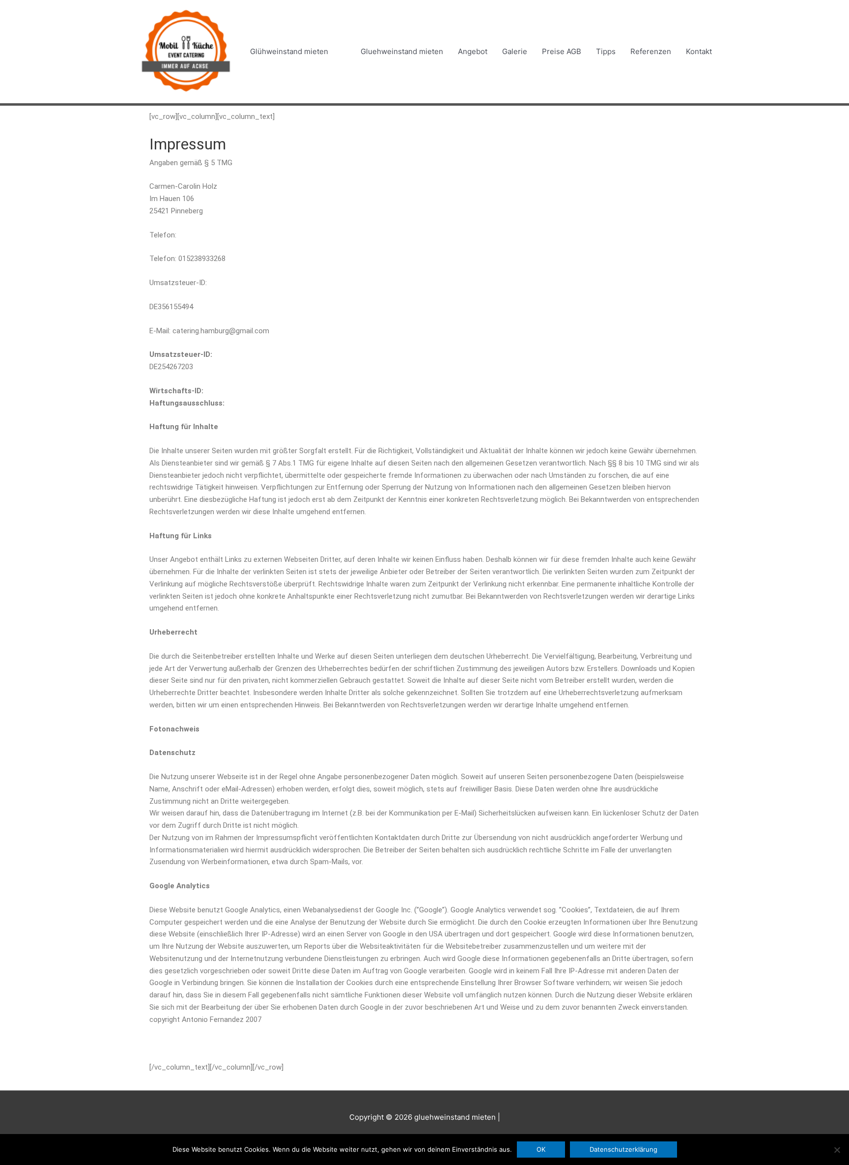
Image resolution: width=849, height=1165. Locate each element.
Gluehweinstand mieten (402, 51)
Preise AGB (561, 51)
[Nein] (837, 1150)
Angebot (472, 51)
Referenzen (650, 51)
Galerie (514, 51)
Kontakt (699, 51)
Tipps (606, 51)
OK (541, 1149)
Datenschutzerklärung (623, 1149)
